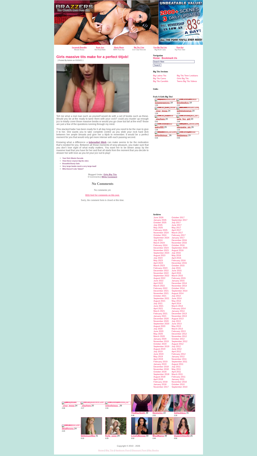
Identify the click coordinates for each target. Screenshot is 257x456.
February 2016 (179, 260)
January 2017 (178, 237)
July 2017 (176, 222)
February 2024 (160, 245)
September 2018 (161, 374)
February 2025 (160, 230)
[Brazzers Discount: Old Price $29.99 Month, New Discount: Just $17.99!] (128, 44)
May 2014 (176, 301)
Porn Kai (180, 47)
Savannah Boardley (79, 47)
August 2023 (159, 255)
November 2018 (161, 369)
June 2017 (177, 225)
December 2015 (179, 263)
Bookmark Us (169, 58)
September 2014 (179, 291)
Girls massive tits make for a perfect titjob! (92, 57)
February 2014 (179, 308)
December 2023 (161, 248)
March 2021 (159, 311)
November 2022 (161, 273)
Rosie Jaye (100, 47)
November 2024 (161, 232)
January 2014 (178, 311)
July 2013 (176, 321)
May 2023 (158, 260)
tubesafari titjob (97, 142)
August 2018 (159, 377)
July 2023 (158, 258)
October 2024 (159, 235)
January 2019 (159, 364)
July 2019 (158, 351)
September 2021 (161, 298)
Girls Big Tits (110, 174)
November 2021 (161, 293)
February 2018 (160, 382)
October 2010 (178, 384)
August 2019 (159, 349)
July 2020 (158, 328)
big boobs (153, 450)
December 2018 (161, 366)
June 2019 (158, 354)
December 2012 (179, 334)
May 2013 (176, 326)
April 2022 (158, 283)
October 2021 (159, 296)
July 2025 (158, 225)
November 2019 (161, 341)
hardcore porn (122, 450)
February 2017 (179, 235)
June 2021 (158, 306)
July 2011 (176, 366)
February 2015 (179, 278)
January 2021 (159, 316)
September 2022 (161, 275)
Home (156, 58)
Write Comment (109, 177)
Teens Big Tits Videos (187, 81)
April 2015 (176, 273)
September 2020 (161, 323)
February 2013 (179, 331)
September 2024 (161, 237)
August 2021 (159, 301)
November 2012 (179, 336)
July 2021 (158, 303)
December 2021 (161, 291)
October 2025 (159, 222)
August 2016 (178, 250)
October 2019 (159, 344)
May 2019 (158, 356)
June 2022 (158, 280)
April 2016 (176, 258)
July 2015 (176, 268)
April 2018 (158, 379)
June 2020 (158, 331)
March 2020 (159, 336)
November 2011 (179, 359)
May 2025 (158, 227)
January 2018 (159, 384)
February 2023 (160, 268)
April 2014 (176, 303)
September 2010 (179, 387)
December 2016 (179, 240)
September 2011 (179, 361)
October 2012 (178, 339)
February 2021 (160, 313)
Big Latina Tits (159, 75)
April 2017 (176, 230)
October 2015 (178, 265)
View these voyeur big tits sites (75, 161)
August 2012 (178, 344)
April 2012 (176, 351)
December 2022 (161, 270)
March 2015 (177, 275)
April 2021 (158, 308)
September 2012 (179, 341)
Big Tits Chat (139, 47)
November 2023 (161, 250)
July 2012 (176, 346)
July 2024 (158, 240)
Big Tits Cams (159, 78)
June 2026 (158, 217)
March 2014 (177, 306)
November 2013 (179, 316)
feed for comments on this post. (102, 195)
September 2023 (161, 253)
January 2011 (178, 379)
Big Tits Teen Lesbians (187, 75)
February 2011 (178, 377)
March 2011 (177, 374)
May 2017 (176, 227)
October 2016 (178, 245)
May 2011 (176, 369)
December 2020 (161, 318)
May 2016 (176, 255)
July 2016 (176, 253)
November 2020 (161, 321)
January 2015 (178, 280)
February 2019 (160, 361)
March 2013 (177, 328)
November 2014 (179, 286)
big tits (110, 450)
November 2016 (179, 243)
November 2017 (161, 387)
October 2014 (178, 288)
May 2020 (158, 334)
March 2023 (159, 265)
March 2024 (159, 243)
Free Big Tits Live (160, 47)
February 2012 (179, 354)
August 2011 (177, 364)
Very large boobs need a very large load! (79, 166)
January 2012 (178, 356)
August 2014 (178, 293)
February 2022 (160, 288)
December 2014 (179, 283)
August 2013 (178, 318)
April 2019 (158, 359)
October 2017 (178, 217)
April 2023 (158, 263)
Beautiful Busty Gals (71, 164)
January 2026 (159, 220)
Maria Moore (119, 47)
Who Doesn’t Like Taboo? (73, 169)
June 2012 (177, 349)
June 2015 (177, 270)
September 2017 (179, 220)
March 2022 (159, 286)
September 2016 (179, 248)
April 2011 (176, 371)
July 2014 (176, 296)
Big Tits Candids (160, 81)
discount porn (139, 450)
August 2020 (159, 326)
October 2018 (159, 371)
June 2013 (177, 323)
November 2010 (179, 382)
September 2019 (161, 346)
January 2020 (159, 339)
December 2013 (179, 313)
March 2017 (177, 232)
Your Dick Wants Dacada (72, 158)
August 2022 (159, 278)
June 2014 (177, 298)
